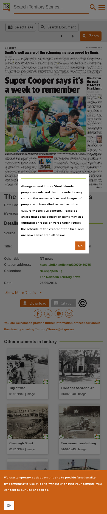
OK (80, 245)
